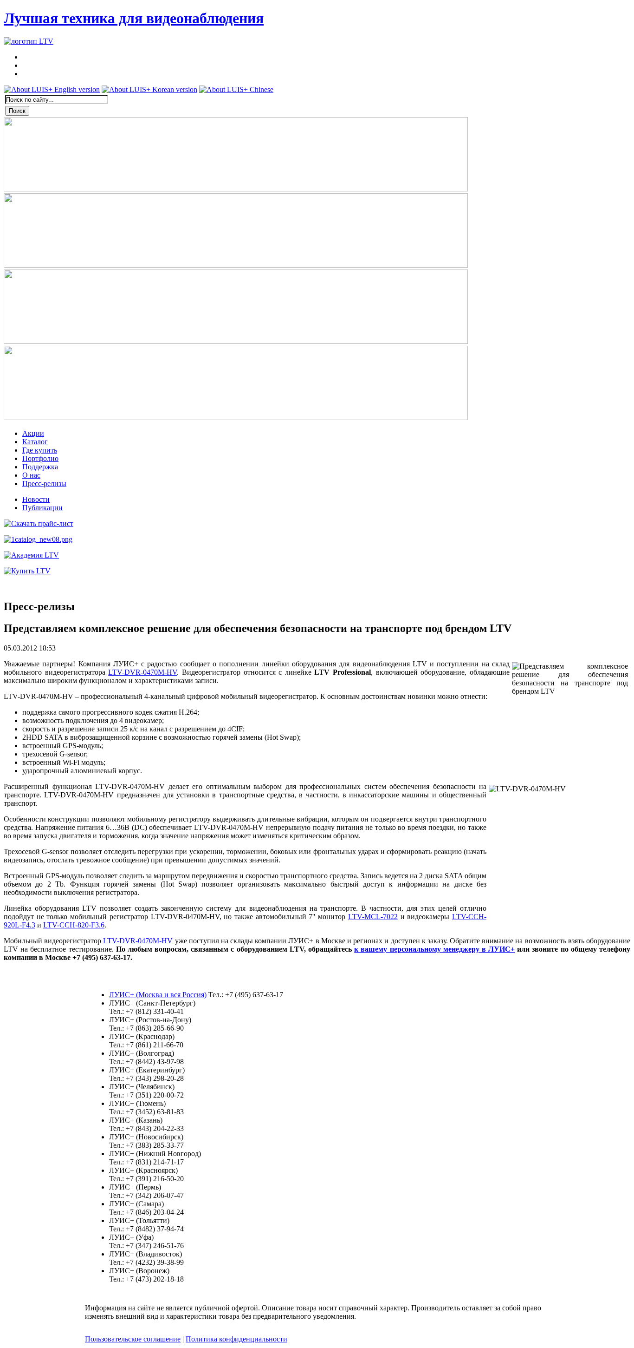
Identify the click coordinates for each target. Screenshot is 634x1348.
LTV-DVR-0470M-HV (142, 672)
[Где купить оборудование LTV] (27, 571)
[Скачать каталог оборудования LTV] (38, 539)
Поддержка (40, 467)
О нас (31, 475)
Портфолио (40, 458)
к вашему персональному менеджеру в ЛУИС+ (434, 949)
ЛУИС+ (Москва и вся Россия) (158, 995)
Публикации (42, 508)
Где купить (39, 450)
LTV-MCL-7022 (373, 917)
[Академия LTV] (31, 555)
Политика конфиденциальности (236, 1339)
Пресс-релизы (44, 483)
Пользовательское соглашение (133, 1339)
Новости (36, 499)
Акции (33, 433)
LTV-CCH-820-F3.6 (73, 925)
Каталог (35, 442)
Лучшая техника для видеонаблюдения (134, 18)
